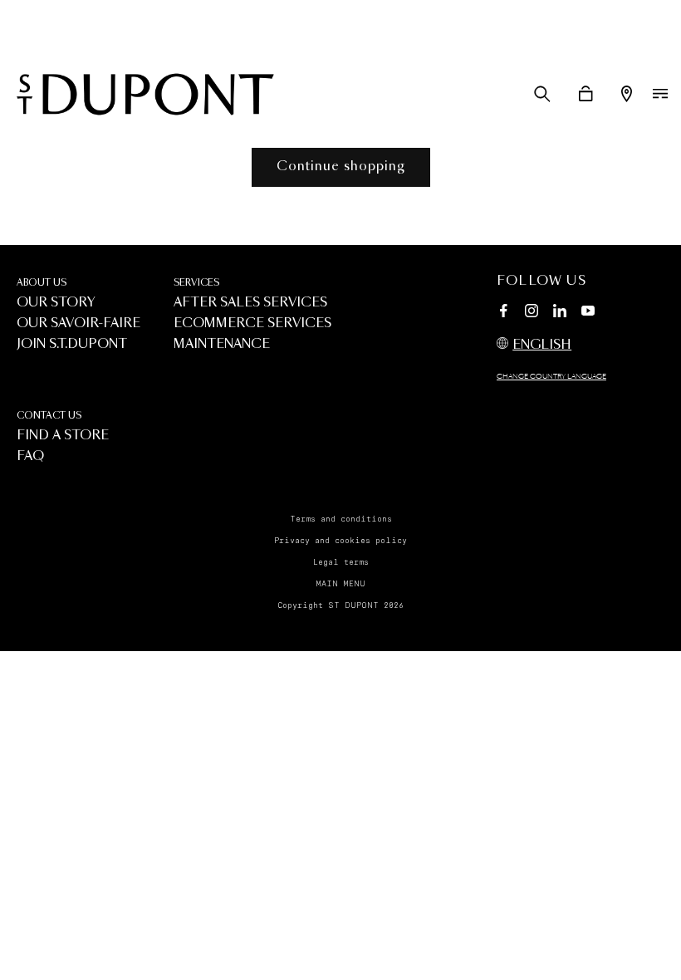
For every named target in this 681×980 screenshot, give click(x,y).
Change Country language (551, 377)
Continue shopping (341, 166)
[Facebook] (503, 313)
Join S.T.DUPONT (72, 344)
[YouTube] (588, 311)
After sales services (250, 302)
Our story (56, 302)
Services (196, 282)
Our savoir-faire (78, 323)
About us (41, 282)
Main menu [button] (340, 584)
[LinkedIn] (559, 313)
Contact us (49, 415)
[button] (542, 94)
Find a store (63, 435)
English (541, 345)
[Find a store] (626, 94)
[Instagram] (531, 313)
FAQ (30, 456)
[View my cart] (586, 94)
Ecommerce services (252, 323)
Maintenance (222, 344)
